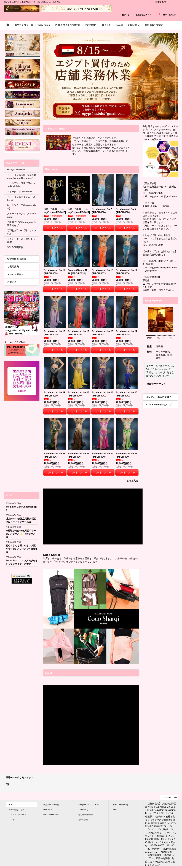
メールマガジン (15, 274)
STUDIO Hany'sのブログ (159, 404)
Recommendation (50, 814)
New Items (48, 809)
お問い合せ (13, 282)
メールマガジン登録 (14, 342)
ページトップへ (171, 797)
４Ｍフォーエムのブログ (158, 397)
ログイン (126, 15)
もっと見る (132, 480)
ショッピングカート (17, 814)
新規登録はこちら (143, 15)
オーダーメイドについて (89, 804)
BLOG (116, 809)
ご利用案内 (13, 266)
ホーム (11, 804)
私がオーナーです (156, 383)
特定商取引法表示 (16, 259)
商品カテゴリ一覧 (51, 804)
